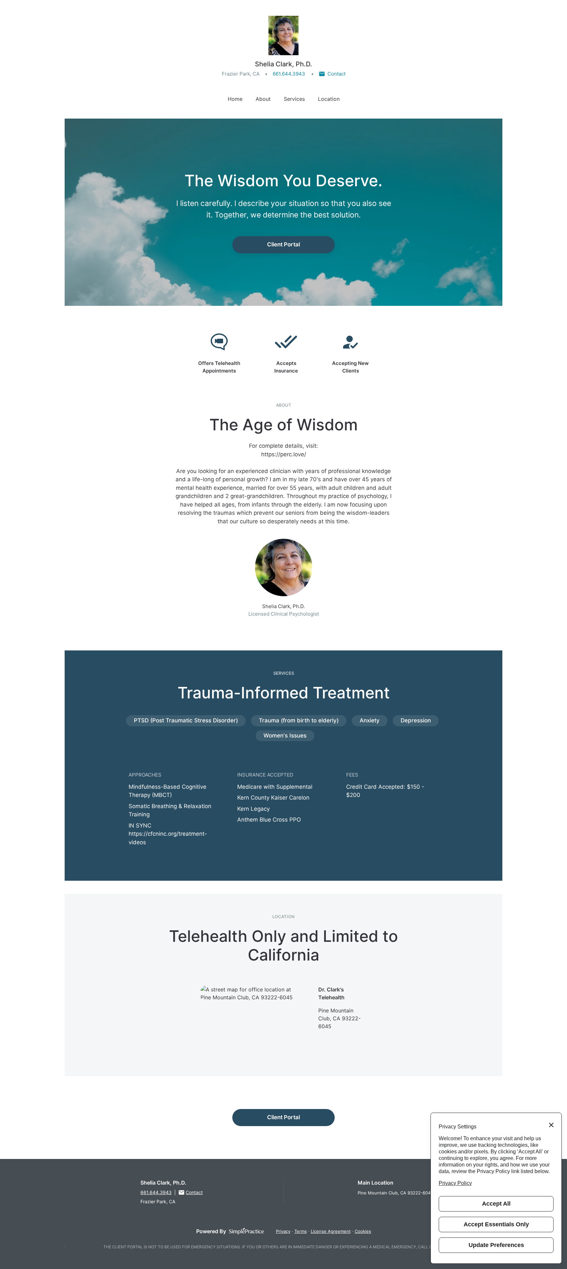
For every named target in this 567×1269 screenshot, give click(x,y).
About (263, 99)
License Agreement (331, 1231)
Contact (336, 74)
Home (235, 99)
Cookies (363, 1231)
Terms (300, 1231)
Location (329, 99)
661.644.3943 (289, 74)
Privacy (283, 1231)
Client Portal (283, 244)
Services (294, 99)
